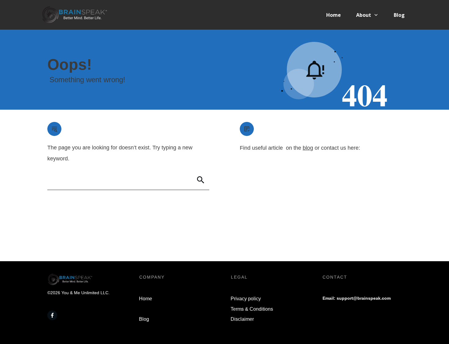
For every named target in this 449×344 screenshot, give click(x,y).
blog (308, 148)
